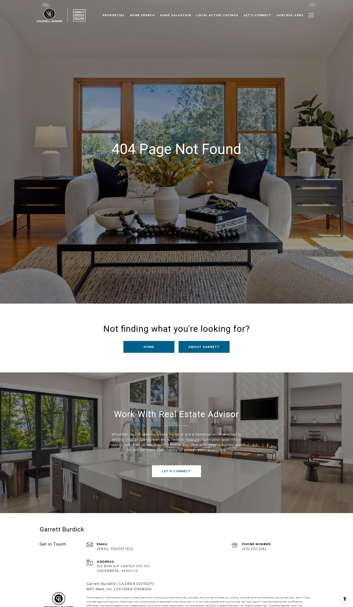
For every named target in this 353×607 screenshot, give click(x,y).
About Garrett (204, 347)
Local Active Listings (217, 15)
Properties (114, 15)
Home (149, 347)
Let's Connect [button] (176, 471)
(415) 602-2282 (254, 549)
